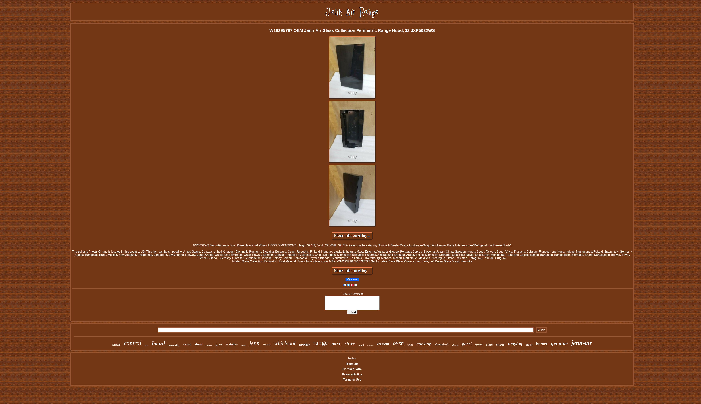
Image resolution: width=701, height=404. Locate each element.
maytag (515, 343)
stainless (232, 344)
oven (398, 343)
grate (478, 344)
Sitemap (352, 363)
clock (529, 344)
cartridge (304, 344)
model (243, 345)
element (383, 344)
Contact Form (352, 369)
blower (500, 344)
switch (187, 344)
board (158, 343)
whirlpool (284, 343)
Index (352, 358)
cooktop (424, 343)
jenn (255, 343)
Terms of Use (352, 379)
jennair (116, 344)
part (336, 344)
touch (267, 344)
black (489, 344)
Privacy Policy (352, 374)
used (361, 345)
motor (370, 344)
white (410, 344)
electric (455, 345)
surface (209, 345)
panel (467, 344)
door (198, 344)
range (320, 342)
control (132, 343)
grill (146, 345)
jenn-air (581, 342)
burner (541, 343)
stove (350, 343)
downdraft (442, 344)
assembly (174, 345)
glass (219, 344)
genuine (559, 343)
